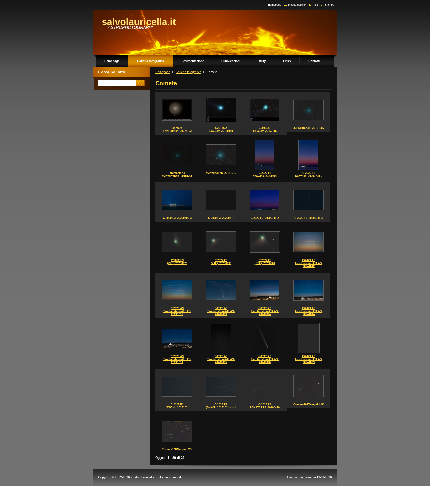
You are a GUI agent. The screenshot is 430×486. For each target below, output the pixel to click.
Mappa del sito (297, 4)
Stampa (329, 4)
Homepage (162, 72)
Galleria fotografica (188, 72)
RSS (315, 4)
